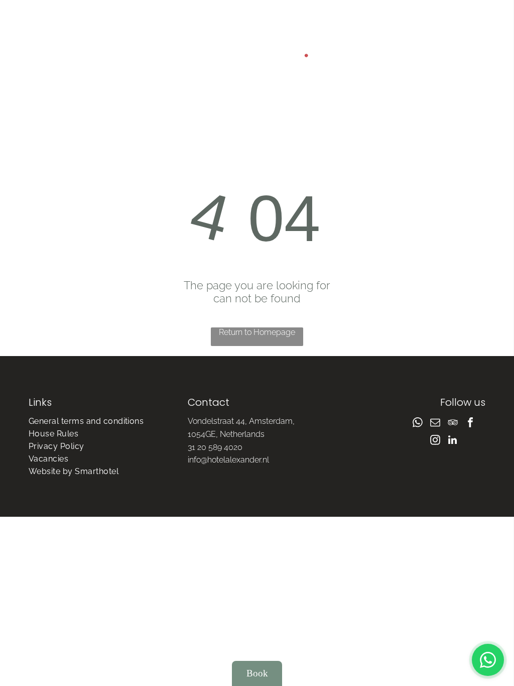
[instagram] (435, 441)
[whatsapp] (417, 423)
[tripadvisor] (452, 423)
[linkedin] (452, 441)
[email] (435, 423)
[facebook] (470, 423)
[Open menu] (421, 60)
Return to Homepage (257, 332)
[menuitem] (98, 421)
